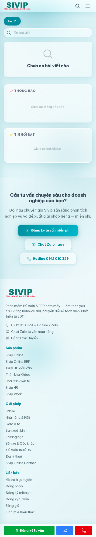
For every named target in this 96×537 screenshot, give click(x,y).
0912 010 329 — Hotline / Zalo (34, 325)
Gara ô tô (13, 424)
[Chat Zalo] (64, 530)
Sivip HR (12, 388)
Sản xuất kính (16, 430)
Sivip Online (15, 355)
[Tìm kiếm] (77, 6)
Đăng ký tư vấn (17, 499)
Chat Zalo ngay (51, 244)
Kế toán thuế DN (18, 450)
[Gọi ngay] (83, 530)
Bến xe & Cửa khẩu (20, 443)
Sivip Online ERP (18, 362)
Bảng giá (12, 506)
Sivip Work (14, 394)
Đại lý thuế (14, 456)
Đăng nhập (14, 486)
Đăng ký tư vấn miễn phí (50, 230)
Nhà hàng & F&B (18, 417)
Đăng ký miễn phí (19, 493)
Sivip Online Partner (21, 463)
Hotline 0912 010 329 (51, 259)
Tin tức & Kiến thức (20, 512)
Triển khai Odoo (18, 375)
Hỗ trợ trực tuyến (24, 338)
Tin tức (12, 21)
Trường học (15, 437)
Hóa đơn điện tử (18, 381)
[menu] (87, 6)
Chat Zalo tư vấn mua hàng (32, 332)
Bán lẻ (10, 411)
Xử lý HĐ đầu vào (19, 368)
